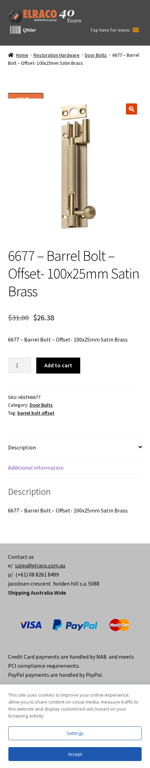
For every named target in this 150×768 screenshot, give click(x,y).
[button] (131, 109)
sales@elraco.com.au (40, 565)
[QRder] (15, 30)
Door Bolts (96, 55)
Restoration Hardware (56, 55)
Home (22, 55)
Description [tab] (22, 447)
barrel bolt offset (35, 413)
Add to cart (58, 365)
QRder (29, 30)
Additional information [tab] (35, 467)
